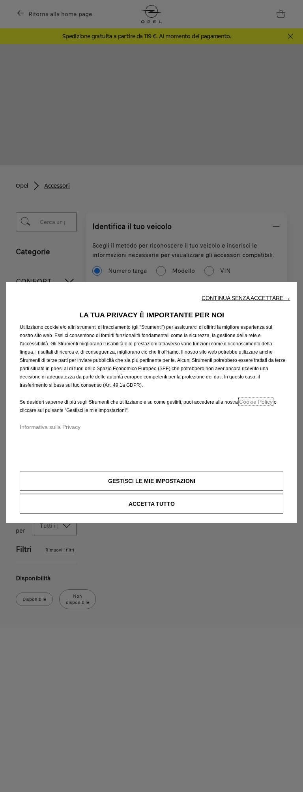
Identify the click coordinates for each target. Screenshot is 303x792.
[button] (246, 297)
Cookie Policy (256, 401)
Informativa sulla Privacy (50, 426)
